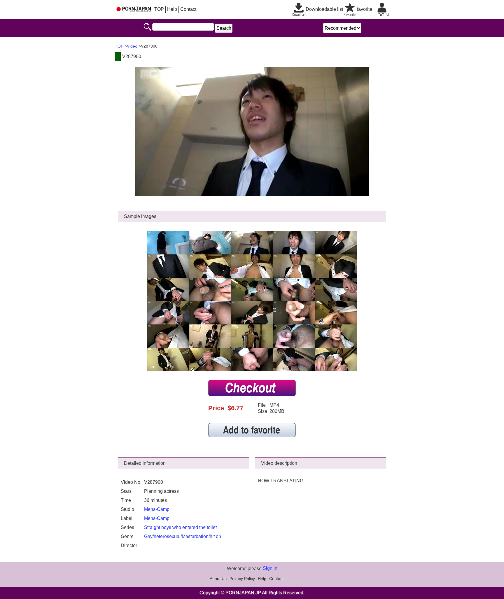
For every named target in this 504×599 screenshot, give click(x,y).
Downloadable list (324, 9)
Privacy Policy (242, 578)
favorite (364, 9)
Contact (188, 9)
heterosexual (167, 536)
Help (172, 9)
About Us (218, 578)
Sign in (270, 568)
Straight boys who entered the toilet (180, 527)
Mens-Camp (156, 509)
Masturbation (195, 536)
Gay (148, 536)
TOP (159, 9)
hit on (215, 536)
